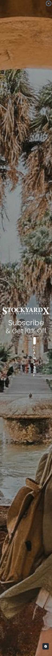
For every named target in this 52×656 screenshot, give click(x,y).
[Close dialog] (48, 3)
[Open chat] (45, 646)
